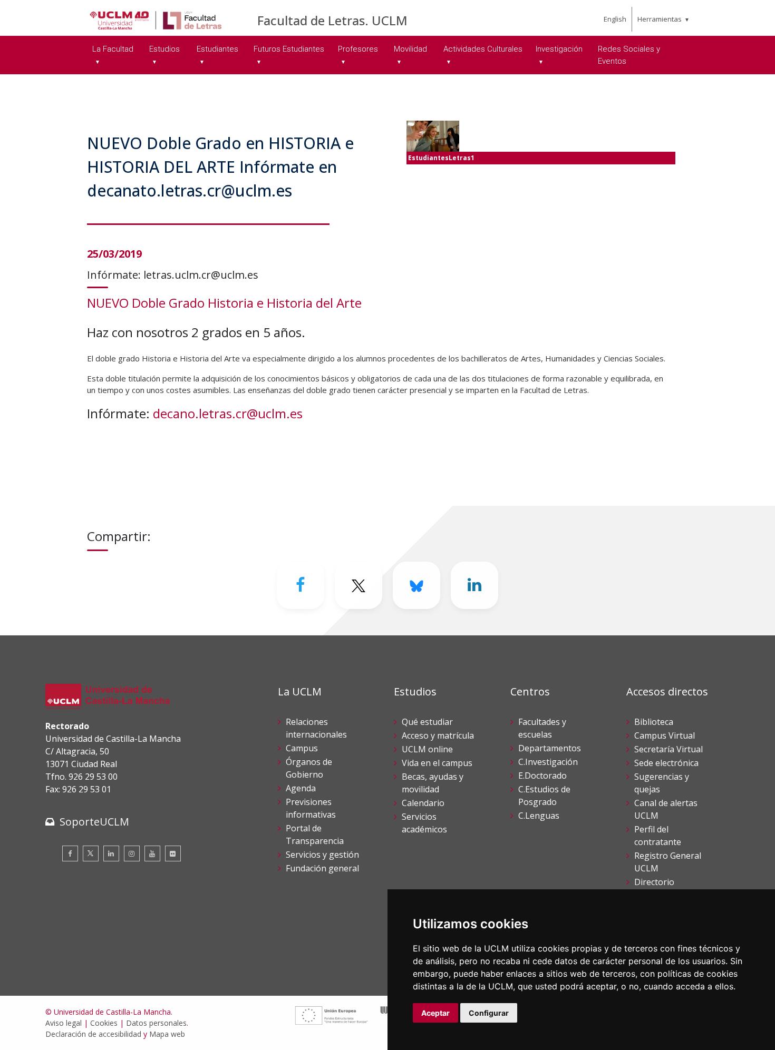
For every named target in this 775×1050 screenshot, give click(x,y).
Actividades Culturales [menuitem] (482, 49)
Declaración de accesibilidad (93, 1034)
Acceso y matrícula (438, 735)
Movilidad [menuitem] (410, 49)
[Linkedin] (474, 585)
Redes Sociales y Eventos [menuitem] (629, 55)
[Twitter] (91, 853)
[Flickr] (173, 853)
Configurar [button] (489, 1012)
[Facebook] (300, 585)
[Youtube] (152, 853)
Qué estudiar (427, 722)
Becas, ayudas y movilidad (432, 783)
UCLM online (427, 749)
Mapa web (167, 1034)
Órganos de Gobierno (309, 768)
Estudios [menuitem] (164, 49)
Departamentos (549, 748)
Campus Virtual (664, 735)
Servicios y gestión (322, 854)
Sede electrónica (666, 763)
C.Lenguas (538, 815)
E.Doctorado (542, 775)
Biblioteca (653, 722)
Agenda (301, 788)
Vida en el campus (437, 763)
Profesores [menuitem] (358, 49)
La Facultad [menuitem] (112, 49)
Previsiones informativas (311, 808)
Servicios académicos (424, 823)
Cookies (104, 1023)
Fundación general (322, 868)
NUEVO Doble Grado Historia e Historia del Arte (224, 302)
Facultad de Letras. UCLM (332, 20)
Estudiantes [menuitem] (217, 49)
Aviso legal (63, 1023)
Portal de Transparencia (315, 834)
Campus (302, 748)
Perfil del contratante (657, 835)
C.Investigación (548, 762)
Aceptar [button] (435, 1012)
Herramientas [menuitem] (659, 19)
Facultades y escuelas (542, 728)
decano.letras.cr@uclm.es (228, 413)
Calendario (423, 803)
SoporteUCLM (94, 822)
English (615, 19)
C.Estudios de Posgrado (544, 795)
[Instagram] (132, 853)
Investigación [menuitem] (559, 49)
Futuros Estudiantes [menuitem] (289, 49)
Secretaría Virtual (668, 749)
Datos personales (156, 1023)
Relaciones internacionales (316, 728)
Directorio (654, 882)
